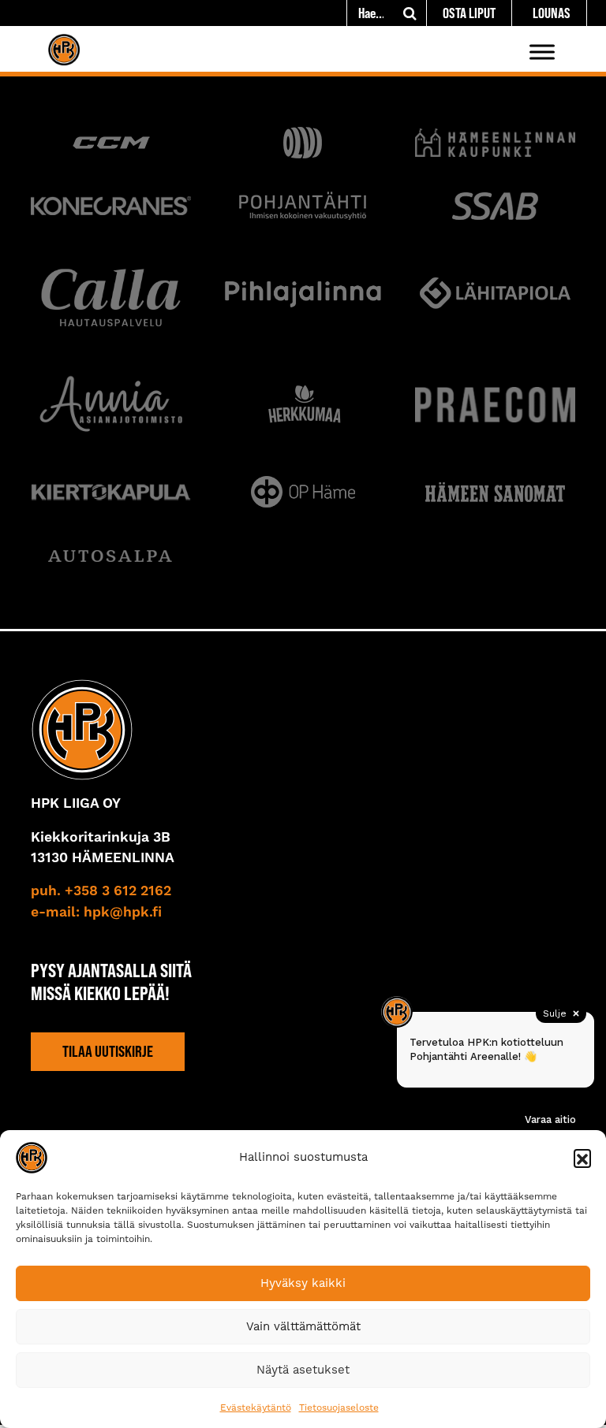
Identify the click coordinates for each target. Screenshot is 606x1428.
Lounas (551, 13)
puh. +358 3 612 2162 (101, 891)
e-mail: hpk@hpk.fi (96, 912)
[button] (582, 1158)
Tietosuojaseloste (339, 1407)
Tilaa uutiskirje (107, 1051)
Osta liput (469, 13)
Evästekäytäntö (255, 1407)
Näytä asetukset (303, 1370)
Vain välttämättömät (303, 1326)
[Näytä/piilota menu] (542, 51)
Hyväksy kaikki (303, 1283)
